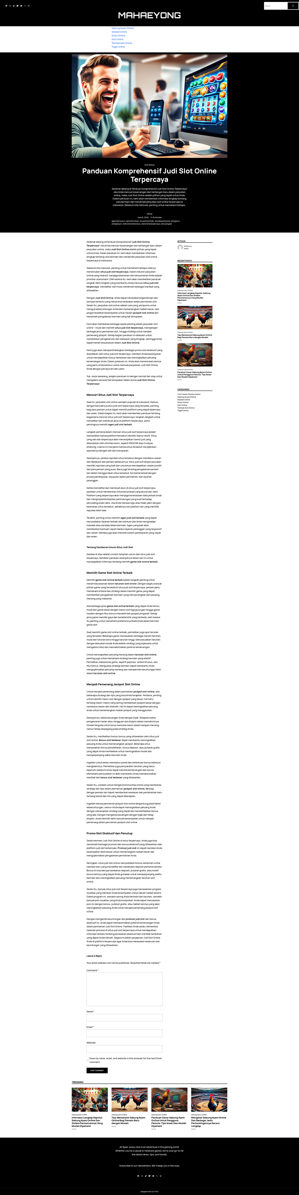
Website (91, 1042)
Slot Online (117, 39)
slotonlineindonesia (131, 223)
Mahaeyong (149, 15)
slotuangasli (166, 223)
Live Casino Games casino (189, 394)
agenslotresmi (118, 221)
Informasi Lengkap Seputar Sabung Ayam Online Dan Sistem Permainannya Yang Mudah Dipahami (193, 296)
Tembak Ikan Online (122, 43)
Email (90, 1027)
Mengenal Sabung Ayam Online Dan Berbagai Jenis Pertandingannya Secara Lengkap (208, 1121)
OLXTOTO (154, 1191)
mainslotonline (132, 221)
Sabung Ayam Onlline (185, 290)
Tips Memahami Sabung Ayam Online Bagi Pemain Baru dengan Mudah (194, 336)
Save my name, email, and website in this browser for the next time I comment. (125, 1060)
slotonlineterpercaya (150, 223)
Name (90, 1011)
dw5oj (149, 213)
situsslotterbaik (147, 221)
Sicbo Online (118, 35)
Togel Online (118, 46)
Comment (93, 970)
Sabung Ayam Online (123, 28)
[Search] (293, 5)
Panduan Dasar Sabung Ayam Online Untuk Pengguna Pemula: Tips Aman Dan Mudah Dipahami (194, 374)
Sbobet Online (119, 31)
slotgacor (175, 221)
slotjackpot (117, 223)
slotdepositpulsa (162, 221)
